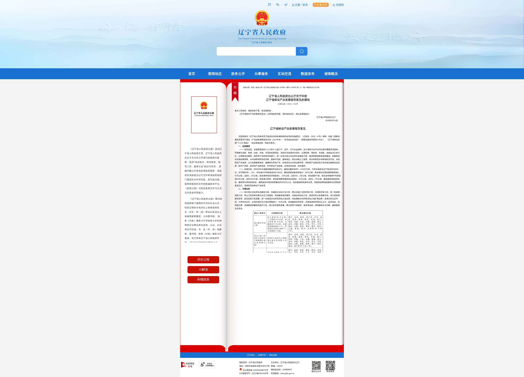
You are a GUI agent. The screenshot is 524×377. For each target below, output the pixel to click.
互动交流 (284, 74)
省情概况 (331, 74)
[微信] (277, 4)
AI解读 (203, 269)
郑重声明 (262, 355)
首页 (191, 74)
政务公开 (238, 74)
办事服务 (261, 74)
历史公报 (203, 259)
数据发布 (308, 74)
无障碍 (340, 4)
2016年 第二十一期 (298, 87)
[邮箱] (269, 4)
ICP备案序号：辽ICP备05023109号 (253, 373)
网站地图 (273, 355)
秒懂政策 (203, 279)
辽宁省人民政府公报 (271, 87)
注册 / (298, 4)
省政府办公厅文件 (312, 87)
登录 (305, 4)
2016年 (282, 87)
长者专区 (322, 4)
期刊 (288, 87)
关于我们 (251, 355)
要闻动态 (215, 74)
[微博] (285, 4)
